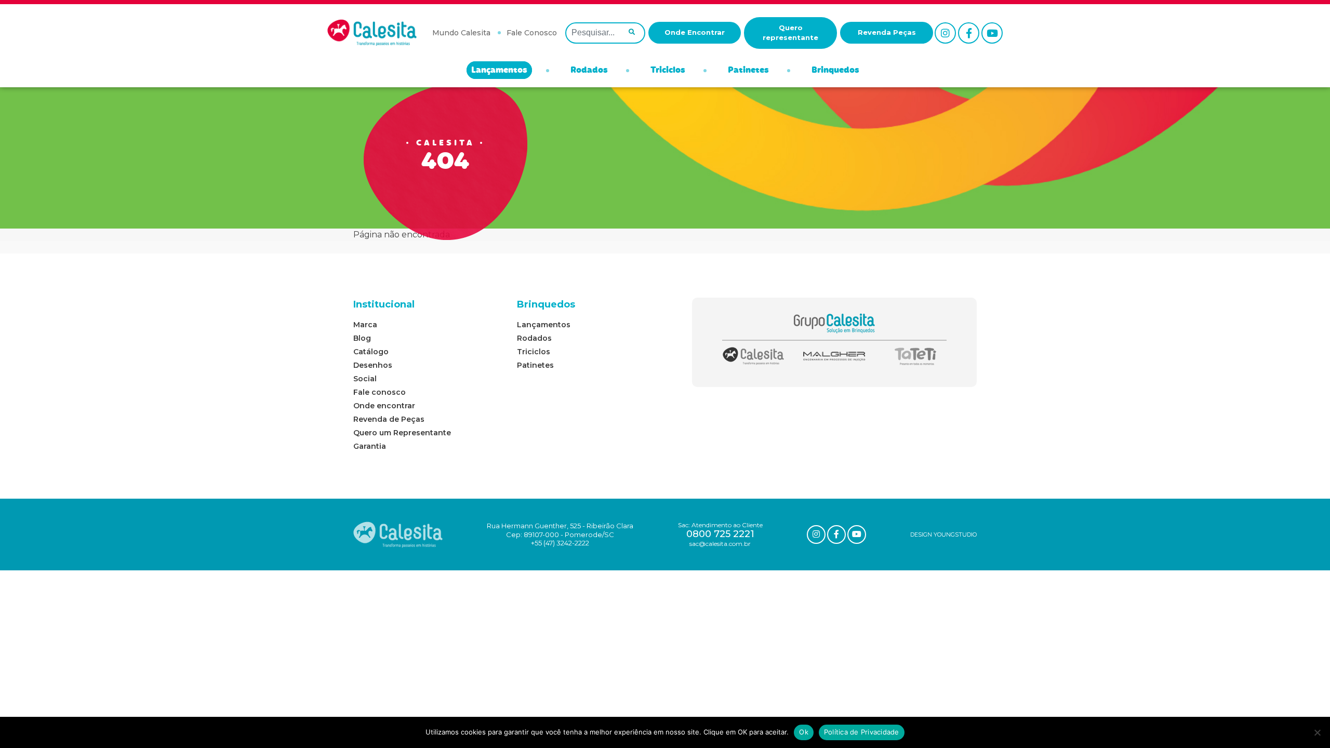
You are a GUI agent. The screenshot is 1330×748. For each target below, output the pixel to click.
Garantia (369, 446)
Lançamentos (499, 70)
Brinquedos (835, 70)
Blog (362, 338)
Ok (803, 732)
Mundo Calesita (461, 32)
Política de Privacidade (861, 732)
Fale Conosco (532, 32)
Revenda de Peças (388, 419)
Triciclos (667, 70)
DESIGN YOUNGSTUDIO (943, 534)
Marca (365, 324)
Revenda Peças (887, 32)
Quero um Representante (402, 432)
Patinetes (748, 70)
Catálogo (371, 351)
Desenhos (372, 365)
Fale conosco (379, 392)
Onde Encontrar (694, 32)
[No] (1317, 732)
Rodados (589, 70)
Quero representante (790, 32)
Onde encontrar (384, 405)
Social (365, 378)
